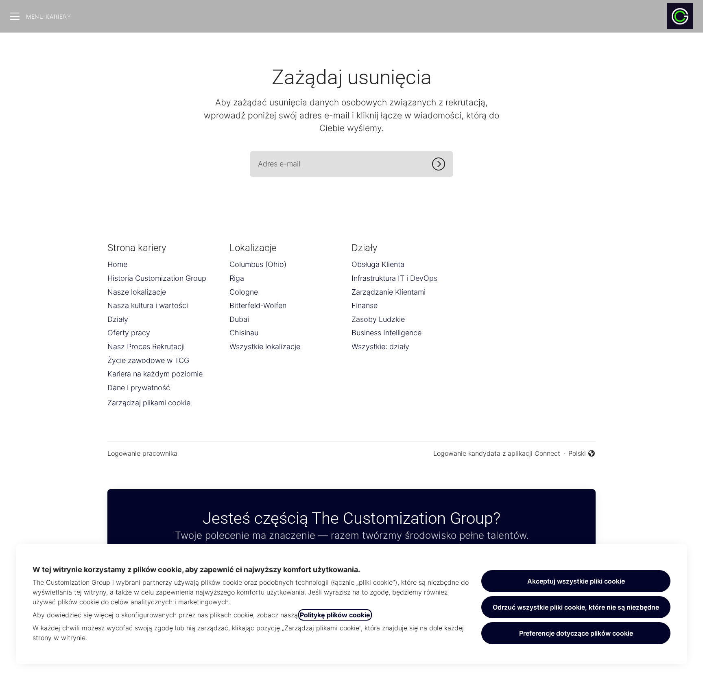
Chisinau (243, 332)
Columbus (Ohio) (257, 264)
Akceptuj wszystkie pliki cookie (576, 581)
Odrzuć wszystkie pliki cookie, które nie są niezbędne (576, 607)
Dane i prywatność (138, 387)
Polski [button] (582, 453)
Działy (117, 319)
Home (117, 264)
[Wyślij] (442, 164)
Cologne (243, 292)
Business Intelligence (386, 332)
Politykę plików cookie (335, 615)
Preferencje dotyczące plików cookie (576, 633)
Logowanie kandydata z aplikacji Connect (496, 453)
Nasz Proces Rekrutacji (146, 346)
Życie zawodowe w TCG (148, 360)
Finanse (365, 305)
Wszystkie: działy (380, 346)
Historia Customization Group (156, 278)
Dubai (239, 319)
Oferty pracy (128, 332)
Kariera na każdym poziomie (155, 374)
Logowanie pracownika (142, 453)
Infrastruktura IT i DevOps (394, 278)
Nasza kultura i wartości (147, 305)
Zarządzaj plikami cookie (148, 402)
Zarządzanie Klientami (389, 292)
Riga (236, 278)
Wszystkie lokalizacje (264, 346)
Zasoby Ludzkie (378, 319)
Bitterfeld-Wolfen (257, 305)
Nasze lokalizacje (136, 292)
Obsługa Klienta (378, 264)
